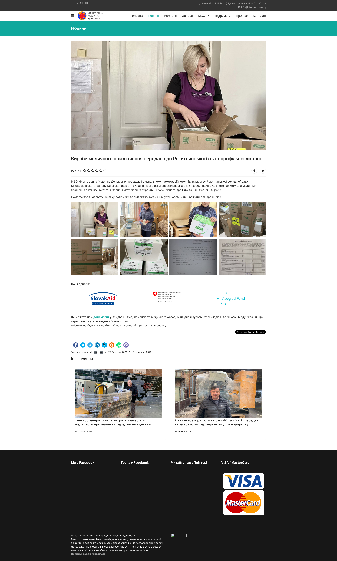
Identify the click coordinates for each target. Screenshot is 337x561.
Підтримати (222, 16)
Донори (187, 16)
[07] (194, 261)
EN (81, 3)
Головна (136, 16)
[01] (95, 223)
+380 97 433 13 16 (212, 3)
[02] (144, 223)
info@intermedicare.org (253, 7)
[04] (243, 223)
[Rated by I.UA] (179, 536)
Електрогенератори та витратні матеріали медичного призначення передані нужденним (113, 422)
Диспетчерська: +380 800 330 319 (247, 3)
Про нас (242, 16)
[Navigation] (72, 16)
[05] (95, 261)
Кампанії (170, 16)
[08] (243, 261)
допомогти (101, 317)
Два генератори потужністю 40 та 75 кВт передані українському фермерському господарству (217, 422)
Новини (153, 16)
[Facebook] (254, 171)
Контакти (259, 16)
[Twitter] (263, 171)
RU (86, 3)
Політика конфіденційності (88, 553)
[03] (194, 223)
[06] (144, 261)
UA (76, 3)
